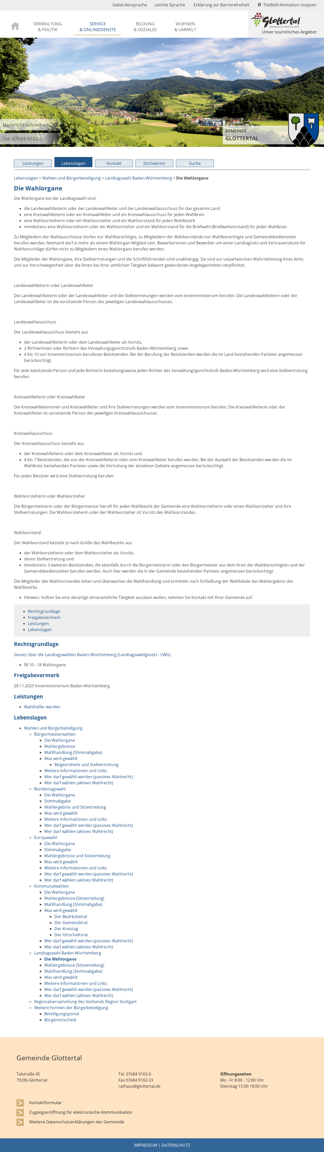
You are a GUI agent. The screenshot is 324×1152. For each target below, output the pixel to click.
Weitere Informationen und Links (75, 770)
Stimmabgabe (57, 801)
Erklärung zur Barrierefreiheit (222, 5)
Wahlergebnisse (59, 746)
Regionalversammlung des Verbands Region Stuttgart (85, 1001)
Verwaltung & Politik (47, 26)
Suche (195, 163)
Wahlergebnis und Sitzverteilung (75, 807)
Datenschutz (175, 1145)
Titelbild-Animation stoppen (289, 5)
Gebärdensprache (129, 5)
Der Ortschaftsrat (71, 935)
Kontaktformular (45, 1102)
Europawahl (45, 837)
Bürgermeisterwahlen (55, 734)
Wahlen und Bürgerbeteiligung (71, 178)
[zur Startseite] (15, 25)
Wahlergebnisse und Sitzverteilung (77, 855)
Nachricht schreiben (25, 125)
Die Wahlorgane (59, 740)
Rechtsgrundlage (44, 611)
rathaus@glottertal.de (139, 1086)
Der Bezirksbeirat (70, 916)
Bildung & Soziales (145, 26)
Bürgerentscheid (60, 1020)
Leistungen (33, 163)
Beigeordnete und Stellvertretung (86, 764)
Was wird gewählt (61, 758)
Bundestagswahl (50, 789)
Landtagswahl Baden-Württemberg (138, 178)
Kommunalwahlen (51, 886)
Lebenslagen (74, 163)
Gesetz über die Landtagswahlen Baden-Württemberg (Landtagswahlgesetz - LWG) (92, 654)
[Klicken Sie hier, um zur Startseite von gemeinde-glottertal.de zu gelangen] (303, 145)
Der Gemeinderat (71, 922)
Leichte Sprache (170, 5)
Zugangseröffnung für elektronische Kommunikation (80, 1112)
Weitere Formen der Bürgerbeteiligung (71, 1007)
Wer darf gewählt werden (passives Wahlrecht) (88, 776)
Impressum (145, 1145)
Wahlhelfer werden (42, 707)
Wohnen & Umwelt (185, 26)
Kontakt (114, 163)
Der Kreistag (66, 928)
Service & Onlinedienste (97, 26)
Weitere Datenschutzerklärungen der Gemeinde (76, 1122)
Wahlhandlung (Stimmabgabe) (73, 752)
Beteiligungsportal (61, 1014)
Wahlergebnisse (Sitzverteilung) (74, 898)
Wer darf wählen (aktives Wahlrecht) (78, 783)
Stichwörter (154, 163)
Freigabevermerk (44, 617)
